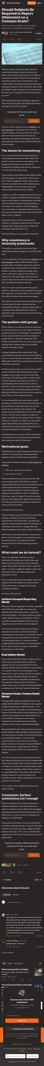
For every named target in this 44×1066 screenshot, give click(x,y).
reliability (32, 127)
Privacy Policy (23, 1038)
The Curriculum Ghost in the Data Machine (17, 986)
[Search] (40, 963)
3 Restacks (26, 865)
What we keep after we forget (15, 969)
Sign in (39, 3)
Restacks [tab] (16, 895)
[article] (22, 974)
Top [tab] (4, 963)
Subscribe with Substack (23, 1029)
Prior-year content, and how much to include (15, 973)
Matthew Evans (26, 32)
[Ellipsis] (41, 914)
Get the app (32, 1056)
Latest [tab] (10, 963)
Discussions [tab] (18, 963)
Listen (39, 33)
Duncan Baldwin (12, 941)
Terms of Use (34, 1034)
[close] (38, 990)
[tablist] (11, 895)
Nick (8, 914)
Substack (11, 1061)
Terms (30, 1049)
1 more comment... (8, 953)
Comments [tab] (7, 895)
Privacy (23, 1049)
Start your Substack (16, 1056)
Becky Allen (14, 32)
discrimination (7, 129)
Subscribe (31, 3)
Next (37, 880)
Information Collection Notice (28, 1036)
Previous (8, 880)
